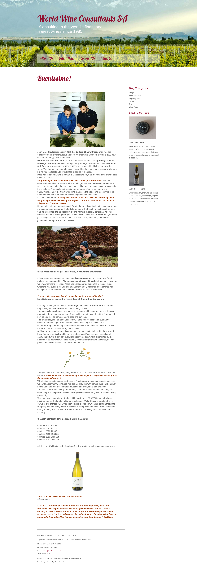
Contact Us (87, 58)
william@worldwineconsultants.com (55, 551)
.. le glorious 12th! (136, 142)
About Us (46, 58)
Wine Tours (133, 107)
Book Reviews (135, 96)
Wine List (107, 58)
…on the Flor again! (137, 189)
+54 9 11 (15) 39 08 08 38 (51, 544)
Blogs (131, 93)
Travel (131, 104)
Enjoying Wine (135, 98)
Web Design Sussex (44, 562)
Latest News (67, 58)
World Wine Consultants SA (82, 18)
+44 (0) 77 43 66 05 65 (48, 547)
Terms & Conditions (43, 553)
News (131, 101)
